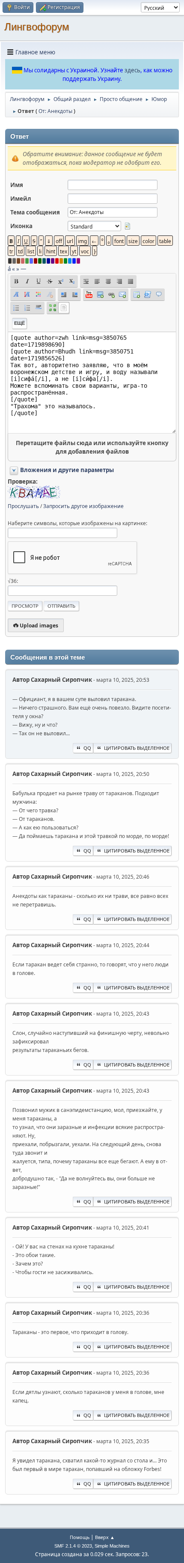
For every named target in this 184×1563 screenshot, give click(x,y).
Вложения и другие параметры (67, 470)
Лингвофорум (36, 27)
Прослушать (23, 506)
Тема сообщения (35, 212)
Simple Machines (112, 1545)
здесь (132, 70)
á (9, 269)
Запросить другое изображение (83, 506)
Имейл (20, 198)
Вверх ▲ (105, 1537)
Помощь (79, 1537)
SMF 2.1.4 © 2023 (73, 1545)
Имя (16, 185)
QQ (87, 748)
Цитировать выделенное (136, 748)
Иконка (21, 226)
